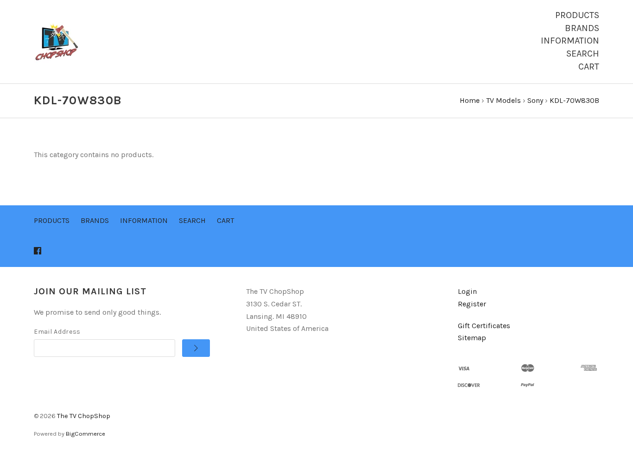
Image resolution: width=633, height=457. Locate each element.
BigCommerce (85, 433)
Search (582, 53)
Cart (588, 66)
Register (472, 303)
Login (467, 291)
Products (577, 15)
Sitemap (472, 337)
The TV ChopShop (83, 416)
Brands (582, 28)
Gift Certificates (484, 325)
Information (570, 40)
